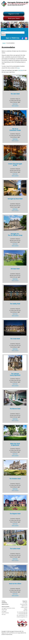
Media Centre (5, 604)
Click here (20, 70)
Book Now (15, 104)
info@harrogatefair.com (22, 617)
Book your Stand (13, 18)
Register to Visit (13, 14)
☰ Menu (4, 29)
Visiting (3, 601)
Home (3, 43)
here (18, 68)
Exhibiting (4, 602)
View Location (15, 105)
